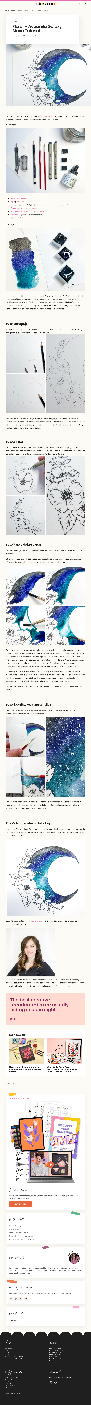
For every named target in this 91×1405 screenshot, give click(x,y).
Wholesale (9, 1379)
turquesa (62, 205)
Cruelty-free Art (12, 1377)
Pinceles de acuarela (19, 211)
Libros (7, 1350)
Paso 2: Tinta (14, 1229)
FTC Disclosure (11, 1385)
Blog (13, 10)
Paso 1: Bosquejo (15, 1226)
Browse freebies (21, 1204)
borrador (20, 201)
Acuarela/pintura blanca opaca (24, 208)
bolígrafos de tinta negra (21, 218)
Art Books (53, 1356)
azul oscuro (52, 205)
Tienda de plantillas (13, 1358)
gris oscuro (41, 205)
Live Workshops (56, 1358)
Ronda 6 (33, 211)
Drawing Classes (56, 1354)
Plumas (8, 1354)
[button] (5, 4)
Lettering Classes (56, 1348)
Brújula (14, 214)
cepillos (8, 1348)
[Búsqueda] (79, 4)
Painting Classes (56, 1350)
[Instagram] (50, 1382)
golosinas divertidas (14, 1356)
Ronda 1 (41, 211)
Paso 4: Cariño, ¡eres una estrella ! (21, 1236)
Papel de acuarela (18, 198)
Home (7, 10)
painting (14, 1321)
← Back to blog (11, 1083)
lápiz (13, 201)
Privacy (8, 1383)
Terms (7, 1381)
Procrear (9, 1352)
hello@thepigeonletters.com (60, 1377)
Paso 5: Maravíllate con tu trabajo (21, 1240)
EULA (7, 1387)
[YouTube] (55, 1382)
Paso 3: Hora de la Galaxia (18, 1233)
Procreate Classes (57, 1352)
